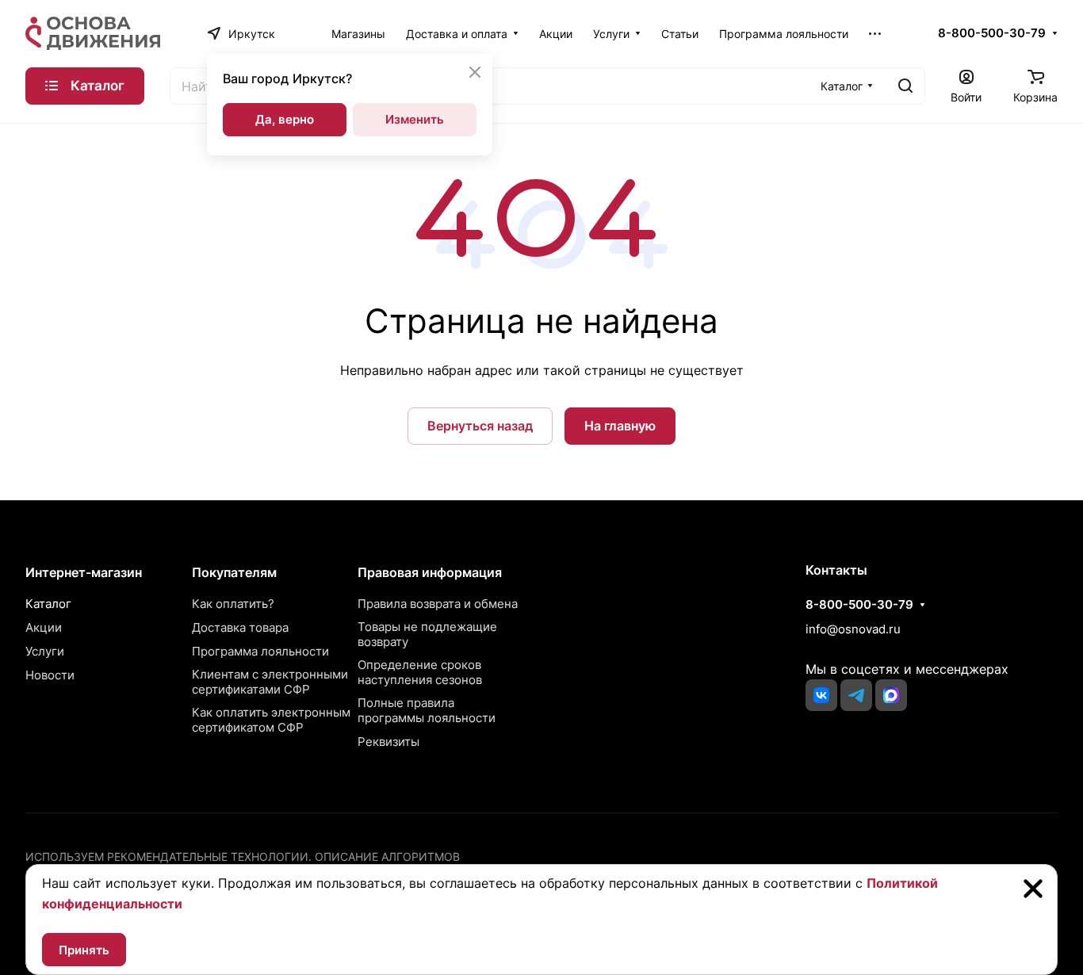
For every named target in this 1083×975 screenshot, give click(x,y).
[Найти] (905, 86)
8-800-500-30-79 (992, 33)
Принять (84, 950)
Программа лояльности (260, 651)
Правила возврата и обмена (438, 603)
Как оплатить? (233, 603)
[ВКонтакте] (821, 695)
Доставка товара (240, 627)
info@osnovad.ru (853, 629)
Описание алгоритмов (387, 856)
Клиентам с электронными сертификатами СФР (270, 682)
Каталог (48, 603)
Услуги (44, 651)
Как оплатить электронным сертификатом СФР (271, 720)
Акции (43, 627)
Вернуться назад (480, 426)
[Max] (891, 695)
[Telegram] (856, 695)
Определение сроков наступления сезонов (420, 672)
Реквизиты (388, 741)
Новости (50, 674)
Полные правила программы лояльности (427, 710)
